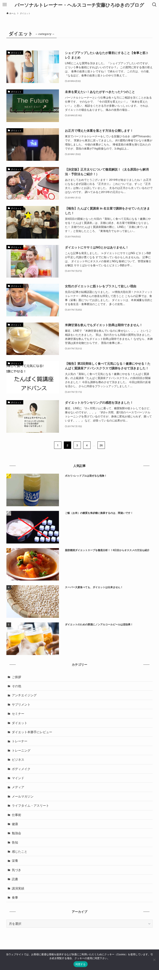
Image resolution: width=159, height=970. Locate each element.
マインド (18, 778)
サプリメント (21, 704)
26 (101, 445)
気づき (16, 870)
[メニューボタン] (4, 4)
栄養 (15, 860)
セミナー (18, 713)
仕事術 (16, 815)
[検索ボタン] (154, 4)
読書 (15, 879)
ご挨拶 (16, 677)
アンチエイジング (24, 695)
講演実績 (18, 888)
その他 (16, 686)
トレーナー (19, 741)
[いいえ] (154, 960)
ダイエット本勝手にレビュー (32, 732)
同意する (80, 964)
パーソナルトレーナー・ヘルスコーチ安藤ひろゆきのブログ (79, 4)
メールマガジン (23, 796)
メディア (18, 787)
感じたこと (19, 851)
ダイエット (19, 723)
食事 (15, 897)
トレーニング (21, 750)
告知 (15, 842)
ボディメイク (21, 769)
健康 (15, 824)
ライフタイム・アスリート (30, 805)
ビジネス (18, 759)
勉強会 (16, 833)
